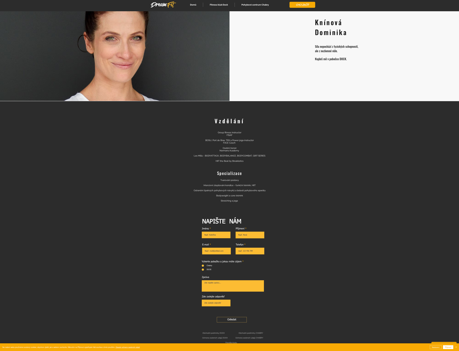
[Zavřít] (456, 347)
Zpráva (205, 277)
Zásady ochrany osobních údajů (128, 347)
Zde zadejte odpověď (213, 296)
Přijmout (448, 347)
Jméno (205, 228)
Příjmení (240, 228)
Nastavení (436, 347)
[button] (302, 5)
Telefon (239, 244)
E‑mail (205, 244)
